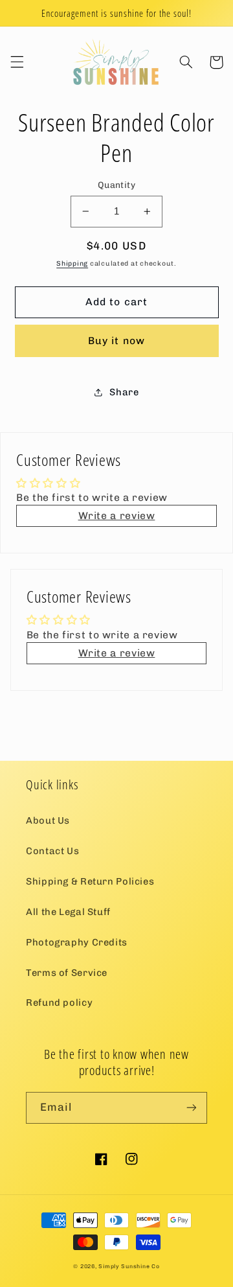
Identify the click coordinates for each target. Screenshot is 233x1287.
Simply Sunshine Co (128, 1266)
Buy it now (116, 340)
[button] (17, 62)
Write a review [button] (116, 515)
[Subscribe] (191, 1108)
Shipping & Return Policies (90, 881)
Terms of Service (66, 973)
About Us (48, 820)
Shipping (72, 263)
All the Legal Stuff (68, 912)
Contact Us (52, 851)
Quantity (116, 185)
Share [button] (124, 392)
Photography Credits (77, 942)
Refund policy (59, 1002)
